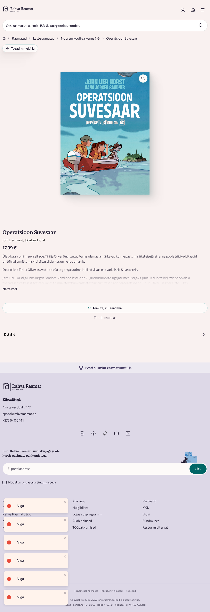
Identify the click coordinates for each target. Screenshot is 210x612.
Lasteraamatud (43, 38)
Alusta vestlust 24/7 (16, 407)
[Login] (183, 10)
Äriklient (78, 501)
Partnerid (149, 501)
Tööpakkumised (84, 527)
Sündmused (151, 521)
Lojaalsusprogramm (87, 514)
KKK (146, 507)
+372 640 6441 (13, 420)
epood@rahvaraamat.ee (19, 414)
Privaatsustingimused (86, 590)
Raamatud (19, 38)
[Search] (200, 25)
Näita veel (9, 289)
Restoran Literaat (155, 527)
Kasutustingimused (112, 590)
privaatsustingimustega (39, 482)
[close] (65, 502)
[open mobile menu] (203, 10)
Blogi (146, 514)
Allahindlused (82, 521)
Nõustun (32, 482)
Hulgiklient (80, 507)
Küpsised (131, 590)
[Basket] (193, 10)
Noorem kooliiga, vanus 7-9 (80, 38)
